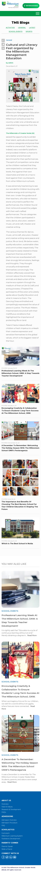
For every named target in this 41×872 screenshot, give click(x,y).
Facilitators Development (11, 839)
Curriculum (6, 833)
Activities (10, 28)
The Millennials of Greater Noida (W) (20, 133)
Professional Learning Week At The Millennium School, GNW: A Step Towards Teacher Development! (20, 373)
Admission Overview (9, 820)
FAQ (3, 825)
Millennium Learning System (12, 836)
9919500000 (31, 6)
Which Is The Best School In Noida (17, 544)
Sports (29, 31)
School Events (15, 31)
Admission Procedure (9, 823)
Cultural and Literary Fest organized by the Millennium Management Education (21, 51)
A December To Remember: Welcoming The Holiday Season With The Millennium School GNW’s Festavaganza (20, 448)
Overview (5, 804)
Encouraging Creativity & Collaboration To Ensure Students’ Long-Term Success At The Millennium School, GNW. (20, 410)
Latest (32, 28)
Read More (32, 635)
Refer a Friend (7, 849)
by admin (9, 63)
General (22, 28)
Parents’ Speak (7, 846)
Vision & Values (7, 807)
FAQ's (4, 812)
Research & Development (11, 809)
